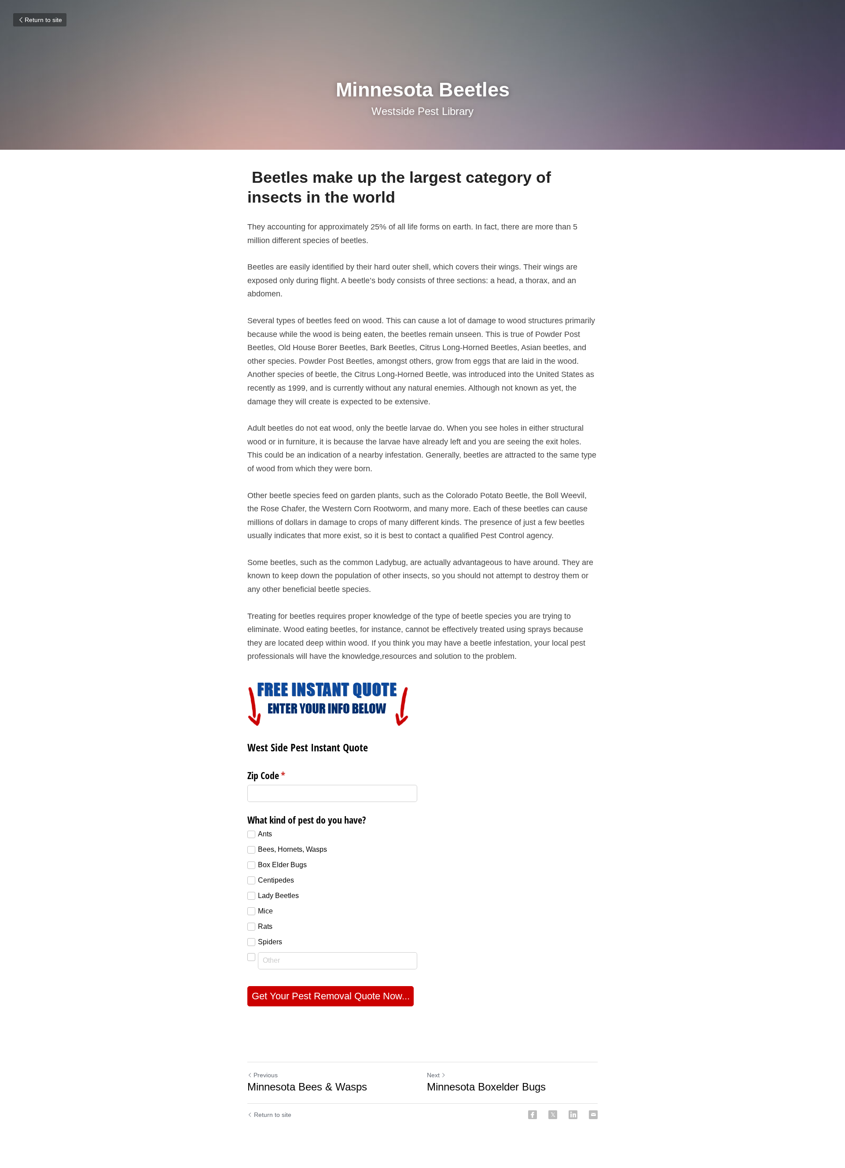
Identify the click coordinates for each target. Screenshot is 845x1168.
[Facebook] (532, 1114)
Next (433, 1075)
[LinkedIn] (573, 1114)
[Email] (593, 1114)
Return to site (43, 19)
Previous (266, 1075)
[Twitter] (552, 1114)
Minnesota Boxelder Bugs (486, 1087)
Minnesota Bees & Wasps (307, 1087)
